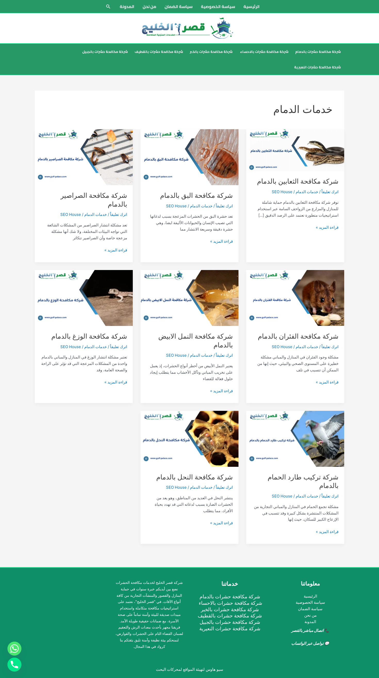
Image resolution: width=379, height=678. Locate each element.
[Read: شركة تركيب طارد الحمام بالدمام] (295, 438)
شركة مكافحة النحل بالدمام (194, 477)
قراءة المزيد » (327, 228)
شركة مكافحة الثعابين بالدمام (298, 181)
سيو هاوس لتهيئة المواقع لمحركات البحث (189, 669)
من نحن (149, 6)
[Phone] (14, 665)
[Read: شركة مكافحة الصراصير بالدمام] (84, 156)
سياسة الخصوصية (218, 6)
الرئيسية (251, 6)
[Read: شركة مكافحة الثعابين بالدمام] (295, 150)
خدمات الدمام (307, 191)
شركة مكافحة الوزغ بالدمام (89, 336)
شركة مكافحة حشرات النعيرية (317, 67)
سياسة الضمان (178, 6)
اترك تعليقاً (330, 191)
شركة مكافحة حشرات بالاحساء (264, 51)
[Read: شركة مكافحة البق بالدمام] (189, 156)
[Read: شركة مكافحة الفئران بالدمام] (295, 297)
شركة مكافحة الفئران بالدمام (298, 336)
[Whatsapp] (14, 649)
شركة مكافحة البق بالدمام (196, 195)
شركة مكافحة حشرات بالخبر (211, 51)
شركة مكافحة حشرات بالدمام (318, 51)
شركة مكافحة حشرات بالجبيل (105, 51)
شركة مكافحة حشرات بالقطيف (159, 51)
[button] (107, 6)
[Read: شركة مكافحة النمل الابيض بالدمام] (189, 297)
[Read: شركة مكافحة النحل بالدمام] (189, 438)
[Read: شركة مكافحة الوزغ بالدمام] (84, 297)
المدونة (127, 6)
